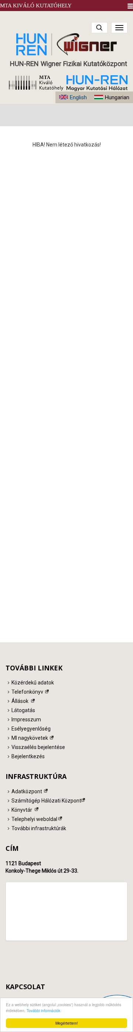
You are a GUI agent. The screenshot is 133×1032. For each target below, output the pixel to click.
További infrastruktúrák (38, 828)
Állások (19, 701)
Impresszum (26, 719)
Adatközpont (26, 791)
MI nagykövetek (29, 738)
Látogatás (23, 710)
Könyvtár (21, 810)
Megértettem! (66, 1023)
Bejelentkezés (28, 756)
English (78, 97)
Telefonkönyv (27, 692)
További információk (43, 1010)
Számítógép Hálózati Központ (46, 801)
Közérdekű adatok (32, 683)
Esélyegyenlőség (31, 729)
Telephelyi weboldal (34, 819)
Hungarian (117, 97)
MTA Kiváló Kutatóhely (36, 5)
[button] (130, 6)
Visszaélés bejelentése (38, 747)
